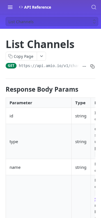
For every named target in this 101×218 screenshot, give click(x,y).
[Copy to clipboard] (92, 66)
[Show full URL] (84, 66)
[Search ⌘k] (93, 7)
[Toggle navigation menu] (10, 7)
